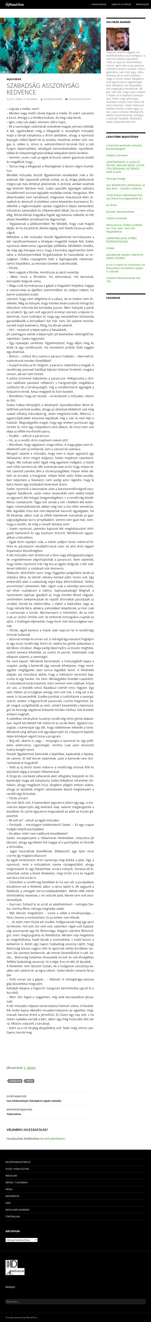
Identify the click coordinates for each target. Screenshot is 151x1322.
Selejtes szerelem (117, 155)
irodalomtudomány (18, 1209)
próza (29, 1081)
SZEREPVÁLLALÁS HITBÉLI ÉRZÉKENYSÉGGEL (121, 239)
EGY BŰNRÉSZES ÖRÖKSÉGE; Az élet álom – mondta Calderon (125, 186)
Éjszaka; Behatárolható (120, 211)
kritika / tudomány (17, 1182)
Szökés (110, 248)
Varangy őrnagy (115, 178)
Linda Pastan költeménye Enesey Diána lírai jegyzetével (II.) (124, 196)
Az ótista (111, 205)
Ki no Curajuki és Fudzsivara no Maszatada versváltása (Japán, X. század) (125, 268)
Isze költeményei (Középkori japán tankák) (34, 1099)
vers (8, 1203)
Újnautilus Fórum (121, 4)
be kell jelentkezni (52, 1139)
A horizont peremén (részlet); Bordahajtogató (124, 147)
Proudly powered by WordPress (22, 1317)
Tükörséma (19, 1112)
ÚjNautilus (15, 4)
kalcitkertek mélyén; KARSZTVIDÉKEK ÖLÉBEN (125, 256)
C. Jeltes (29, 1068)
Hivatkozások (99, 4)
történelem (13, 1216)
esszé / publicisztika (17, 1168)
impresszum (142, 4)
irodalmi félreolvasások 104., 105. (123, 279)
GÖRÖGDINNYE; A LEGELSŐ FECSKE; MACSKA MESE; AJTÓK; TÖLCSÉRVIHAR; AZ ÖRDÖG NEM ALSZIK (125, 167)
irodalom (15, 1081)
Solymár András (52, 99)
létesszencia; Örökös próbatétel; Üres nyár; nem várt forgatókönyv (124, 228)
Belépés (10, 1287)
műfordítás (13, 1196)
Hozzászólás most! (79, 99)
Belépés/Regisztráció (18, 1162)
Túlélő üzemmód (116, 218)
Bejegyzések (14, 79)
